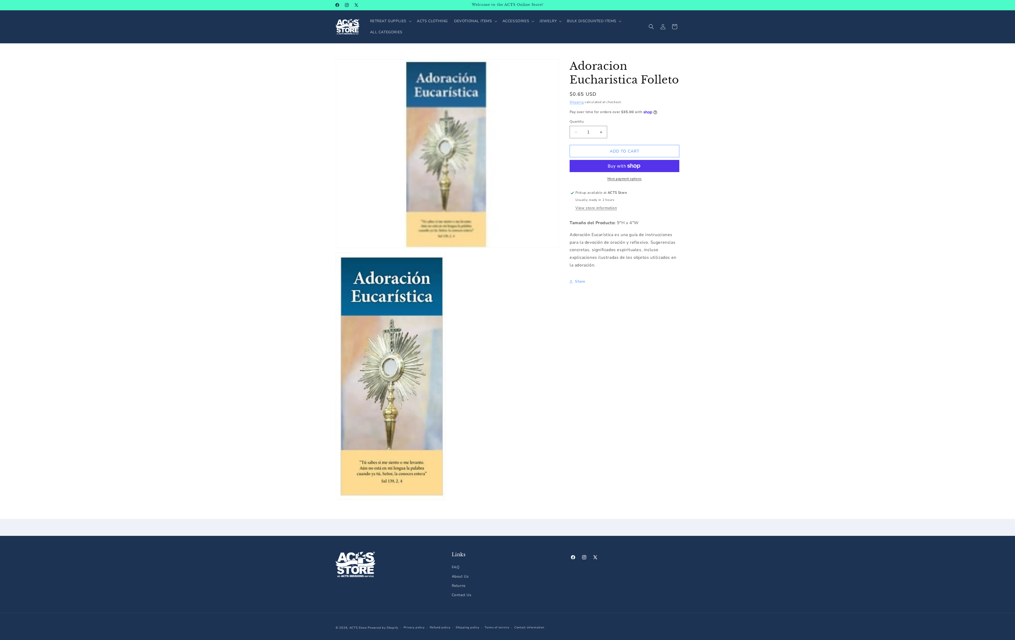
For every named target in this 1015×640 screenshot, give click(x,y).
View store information (596, 207)
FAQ (456, 567)
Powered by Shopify (383, 628)
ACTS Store (358, 628)
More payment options (624, 179)
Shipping (577, 102)
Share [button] (580, 281)
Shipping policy (467, 627)
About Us (460, 576)
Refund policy (440, 627)
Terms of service (497, 627)
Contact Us (462, 594)
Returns (459, 585)
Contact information (529, 627)
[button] (390, 21)
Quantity (577, 121)
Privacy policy (414, 627)
